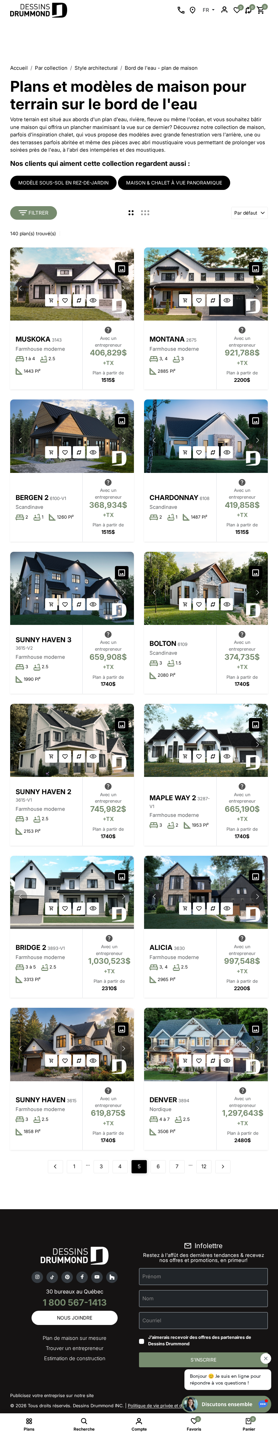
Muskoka (33, 339)
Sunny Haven (40, 1100)
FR (207, 10)
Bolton (163, 643)
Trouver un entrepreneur (74, 1348)
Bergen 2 (32, 498)
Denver (163, 1100)
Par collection (51, 68)
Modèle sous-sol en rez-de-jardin (63, 183)
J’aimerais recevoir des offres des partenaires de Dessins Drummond (199, 1340)
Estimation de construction (74, 1358)
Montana (167, 339)
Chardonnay (174, 498)
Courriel (151, 1320)
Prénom (151, 1276)
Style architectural (96, 68)
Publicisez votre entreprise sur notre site (52, 1395)
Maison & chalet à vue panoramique (174, 183)
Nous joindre (74, 1318)
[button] (124, 288)
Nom (148, 1298)
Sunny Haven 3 (44, 640)
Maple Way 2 (173, 798)
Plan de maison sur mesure (74, 1338)
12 (203, 1166)
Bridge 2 (31, 947)
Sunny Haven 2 (43, 792)
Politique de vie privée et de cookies (165, 1405)
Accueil (19, 68)
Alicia (161, 947)
